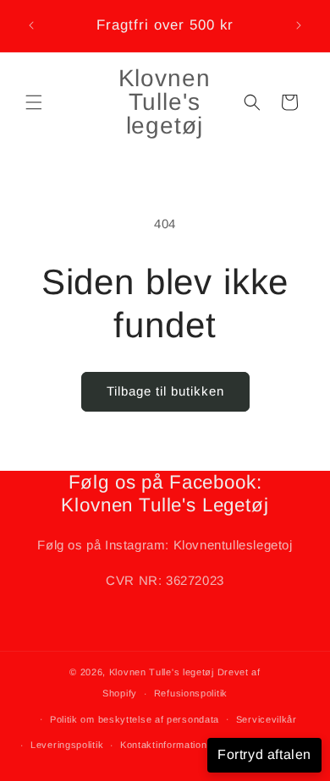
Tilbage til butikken (165, 391)
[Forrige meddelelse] (31, 25)
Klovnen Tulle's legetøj (161, 672)
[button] (33, 102)
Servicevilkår (266, 719)
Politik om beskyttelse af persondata (134, 719)
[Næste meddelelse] (298, 25)
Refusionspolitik (191, 693)
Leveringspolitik (66, 745)
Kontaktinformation (163, 745)
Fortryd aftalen (264, 754)
